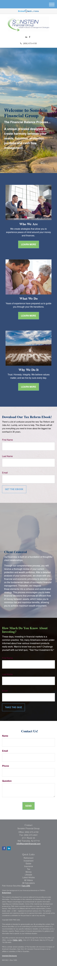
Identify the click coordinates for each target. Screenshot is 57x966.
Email (5, 472)
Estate (28, 863)
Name (5, 735)
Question (7, 780)
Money (29, 871)
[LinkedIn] (26, 36)
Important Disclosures (9, 955)
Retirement (28, 857)
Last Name (7, 456)
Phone (5, 765)
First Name (7, 439)
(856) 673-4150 (30, 43)
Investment (28, 860)
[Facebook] (29, 36)
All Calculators (28, 883)
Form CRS (26, 885)
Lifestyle (28, 874)
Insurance (28, 866)
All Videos (28, 880)
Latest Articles (28, 877)
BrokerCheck (6, 892)
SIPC (20, 940)
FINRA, (15, 940)
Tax (28, 869)
